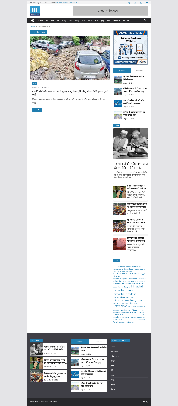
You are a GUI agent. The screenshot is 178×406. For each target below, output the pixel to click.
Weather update (119, 322)
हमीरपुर (64, 21)
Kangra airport (125, 303)
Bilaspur (138, 267)
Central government (119, 271)
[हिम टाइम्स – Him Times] (32, 20)
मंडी (58, 21)
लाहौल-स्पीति (116, 21)
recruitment (118, 317)
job (144, 301)
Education (115, 356)
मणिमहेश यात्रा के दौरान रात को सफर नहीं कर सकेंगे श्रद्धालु (135, 90)
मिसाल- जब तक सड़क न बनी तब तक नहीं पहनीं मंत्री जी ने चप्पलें (137, 187)
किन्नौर (108, 21)
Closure (116, 279)
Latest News (120, 306)
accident (115, 267)
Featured (114, 351)
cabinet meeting (118, 269)
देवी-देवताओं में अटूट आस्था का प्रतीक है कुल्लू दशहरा (137, 205)
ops (135, 312)
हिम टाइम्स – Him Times (49, 402)
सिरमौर (90, 21)
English (126, 21)
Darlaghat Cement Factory (128, 279)
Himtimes (46, 87)
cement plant (139, 269)
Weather (141, 319)
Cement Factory (129, 269)
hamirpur (121, 287)
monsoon (116, 310)
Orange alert (140, 312)
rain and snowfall (139, 315)
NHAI (139, 310)
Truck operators (132, 320)
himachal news (123, 290)
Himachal (137, 286)
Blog (112, 380)
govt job (115, 287)
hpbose (137, 301)
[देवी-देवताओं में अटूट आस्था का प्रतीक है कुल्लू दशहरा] (119, 209)
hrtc (140, 301)
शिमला (96, 21)
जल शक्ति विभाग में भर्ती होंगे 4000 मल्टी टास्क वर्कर (133, 102)
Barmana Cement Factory (127, 267)
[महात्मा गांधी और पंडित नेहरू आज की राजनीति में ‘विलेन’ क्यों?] (130, 143)
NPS (143, 310)
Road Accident (126, 317)
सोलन (83, 21)
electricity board (126, 281)
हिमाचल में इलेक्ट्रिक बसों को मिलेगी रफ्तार (134, 78)
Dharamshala (142, 279)
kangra (119, 303)
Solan (144, 317)
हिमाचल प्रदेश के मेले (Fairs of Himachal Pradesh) (136, 221)
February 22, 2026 (50, 353)
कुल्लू (102, 21)
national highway (125, 310)
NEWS (34, 83)
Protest (116, 315)
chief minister (129, 271)
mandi (130, 306)
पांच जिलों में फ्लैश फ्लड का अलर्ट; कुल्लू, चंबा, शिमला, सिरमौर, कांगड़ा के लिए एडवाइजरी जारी (70, 93)
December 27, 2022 (50, 367)
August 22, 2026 (128, 107)
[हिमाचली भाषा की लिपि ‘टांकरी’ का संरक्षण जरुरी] (119, 244)
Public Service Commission (127, 315)
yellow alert (130, 322)
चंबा (47, 21)
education (117, 281)
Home (40, 21)
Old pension (116, 312)
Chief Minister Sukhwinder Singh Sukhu (129, 275)
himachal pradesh (124, 294)
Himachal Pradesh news (123, 297)
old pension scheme (127, 312)
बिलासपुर (77, 21)
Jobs (112, 366)
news (134, 309)
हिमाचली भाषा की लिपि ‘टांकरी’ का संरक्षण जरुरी (136, 239)
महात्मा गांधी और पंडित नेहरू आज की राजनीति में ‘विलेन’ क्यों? (131, 166)
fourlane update (118, 283)
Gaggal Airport (140, 283)
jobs (114, 303)
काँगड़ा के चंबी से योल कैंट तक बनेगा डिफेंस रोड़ (67, 3)
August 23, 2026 (128, 83)
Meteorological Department (139, 306)
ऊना (70, 21)
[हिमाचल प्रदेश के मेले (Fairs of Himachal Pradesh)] (119, 226)
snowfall (139, 317)
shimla (133, 317)
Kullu (131, 303)
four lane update (130, 283)
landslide (136, 303)
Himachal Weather (123, 300)
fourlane (142, 281)
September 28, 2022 (51, 380)
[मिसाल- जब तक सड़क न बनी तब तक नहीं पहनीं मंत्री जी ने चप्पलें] (119, 192)
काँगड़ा (52, 21)
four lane (134, 281)
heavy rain (127, 287)
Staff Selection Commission (120, 320)
